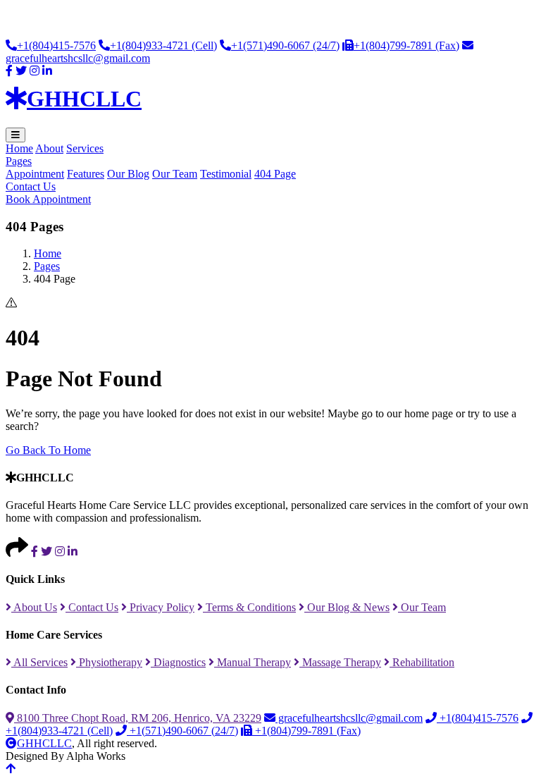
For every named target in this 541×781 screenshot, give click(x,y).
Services (85, 148)
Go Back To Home (48, 450)
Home (19, 148)
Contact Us (31, 186)
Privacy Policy (160, 607)
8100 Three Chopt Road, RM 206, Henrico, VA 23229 (137, 718)
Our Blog (128, 174)
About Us (34, 607)
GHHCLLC (44, 743)
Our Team (174, 174)
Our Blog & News (347, 607)
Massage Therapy (340, 662)
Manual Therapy (252, 662)
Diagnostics (178, 662)
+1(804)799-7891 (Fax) (406, 45)
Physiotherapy (109, 662)
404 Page (275, 174)
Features (85, 174)
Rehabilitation (422, 662)
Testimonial (225, 174)
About (49, 148)
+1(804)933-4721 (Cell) (163, 45)
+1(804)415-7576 (56, 45)
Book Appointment (48, 199)
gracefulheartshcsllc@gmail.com (349, 718)
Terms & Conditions (249, 607)
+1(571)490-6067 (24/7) (285, 45)
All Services (39, 662)
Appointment (35, 174)
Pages (19, 161)
